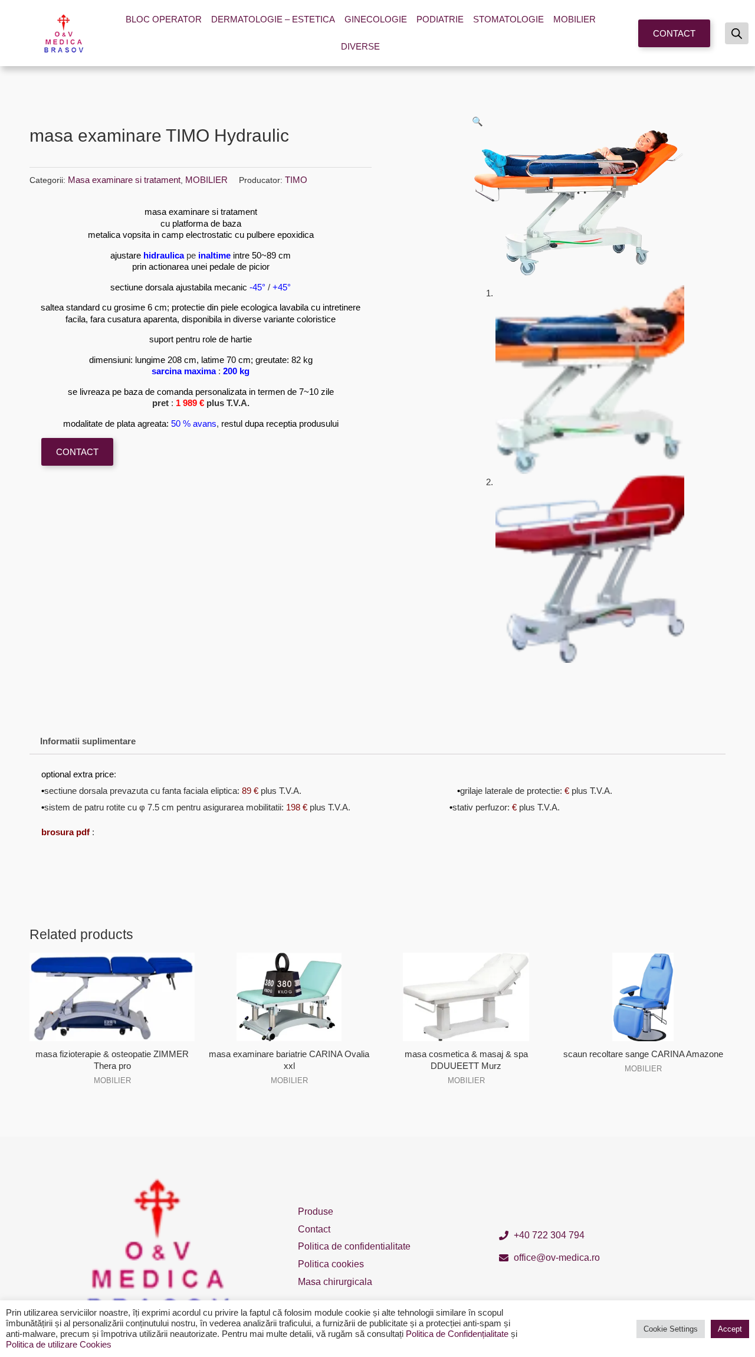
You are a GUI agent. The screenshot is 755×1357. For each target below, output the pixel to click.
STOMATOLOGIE (508, 19)
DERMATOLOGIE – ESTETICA (273, 19)
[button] (674, 33)
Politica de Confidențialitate (457, 1334)
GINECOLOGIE (375, 19)
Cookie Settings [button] (671, 1329)
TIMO (296, 180)
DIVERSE (360, 46)
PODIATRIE (440, 19)
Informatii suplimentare (88, 741)
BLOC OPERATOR (164, 19)
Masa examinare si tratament (124, 180)
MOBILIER (574, 19)
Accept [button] (730, 1329)
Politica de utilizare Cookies (58, 1344)
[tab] (87, 741)
